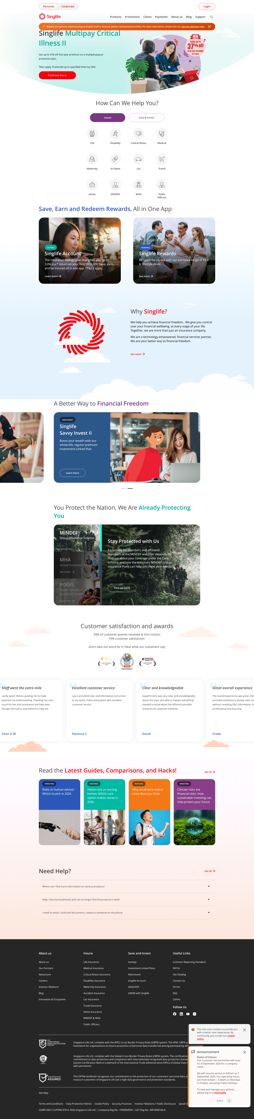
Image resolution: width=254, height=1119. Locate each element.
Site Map (43, 1092)
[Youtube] (188, 1014)
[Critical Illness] (138, 133)
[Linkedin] (181, 1014)
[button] (123, 488)
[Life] (92, 133)
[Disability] (115, 133)
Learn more (229, 473)
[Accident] (115, 159)
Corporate (67, 6)
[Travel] (162, 159)
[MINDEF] (115, 185)
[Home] (92, 185)
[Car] (138, 159)
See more (136, 354)
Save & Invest (146, 117)
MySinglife (220, 1092)
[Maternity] (92, 159)
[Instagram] (194, 1014)
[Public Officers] (162, 185)
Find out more (74, 473)
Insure (107, 117)
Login (206, 6)
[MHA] (138, 185)
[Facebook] (175, 1014)
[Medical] (162, 133)
